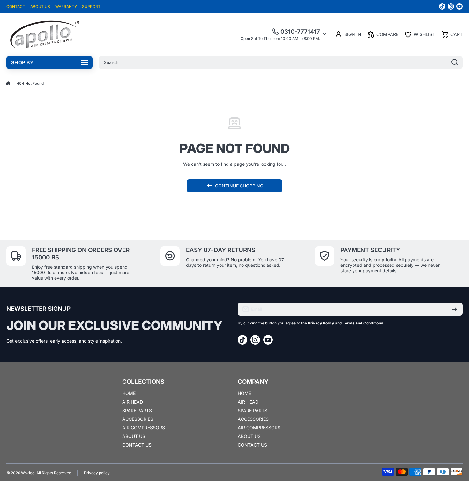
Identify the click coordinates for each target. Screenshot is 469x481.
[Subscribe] (455, 309)
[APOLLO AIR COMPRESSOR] (44, 34)
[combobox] (281, 62)
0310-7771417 (300, 31)
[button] (452, 34)
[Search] (455, 62)
